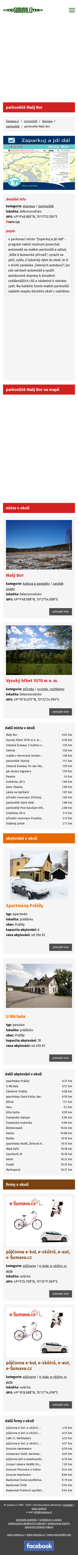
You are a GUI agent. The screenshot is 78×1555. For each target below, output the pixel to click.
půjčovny (29, 1266)
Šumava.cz (12, 121)
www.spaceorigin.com (59, 1534)
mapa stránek (39, 1508)
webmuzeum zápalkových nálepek (26, 1523)
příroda (28, 689)
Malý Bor (15, 575)
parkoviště (13, 126)
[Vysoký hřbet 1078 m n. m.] (39, 650)
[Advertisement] (39, 61)
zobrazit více (60, 611)
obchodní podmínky (26, 1519)
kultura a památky (36, 584)
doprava (47, 121)
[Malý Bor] (39, 545)
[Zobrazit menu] (72, 10)
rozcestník (30, 121)
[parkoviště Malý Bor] (39, 163)
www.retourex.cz (36, 1534)
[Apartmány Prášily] (39, 875)
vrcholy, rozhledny (50, 689)
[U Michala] (39, 986)
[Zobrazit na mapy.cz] (13, 222)
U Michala (15, 1016)
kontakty (68, 1505)
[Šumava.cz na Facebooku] (39, 1545)
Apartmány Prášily (24, 905)
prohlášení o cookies (50, 1519)
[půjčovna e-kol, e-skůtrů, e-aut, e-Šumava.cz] (39, 1221)
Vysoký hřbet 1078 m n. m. (32, 680)
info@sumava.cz (43, 1512)
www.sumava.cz (16, 1534)
